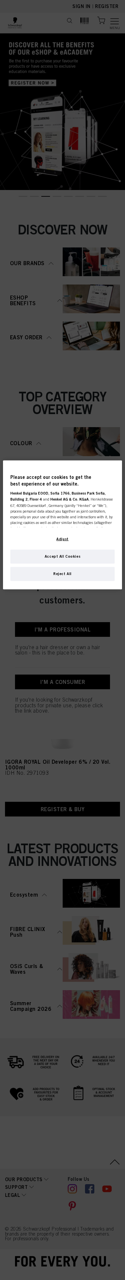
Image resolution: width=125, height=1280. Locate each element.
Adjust (62, 539)
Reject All (62, 573)
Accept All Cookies (62, 556)
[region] (62, 525)
